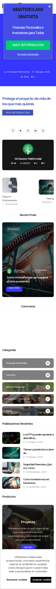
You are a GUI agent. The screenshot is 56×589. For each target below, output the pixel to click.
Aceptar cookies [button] (42, 579)
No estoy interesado (28, 54)
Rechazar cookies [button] (17, 579)
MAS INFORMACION (28, 45)
